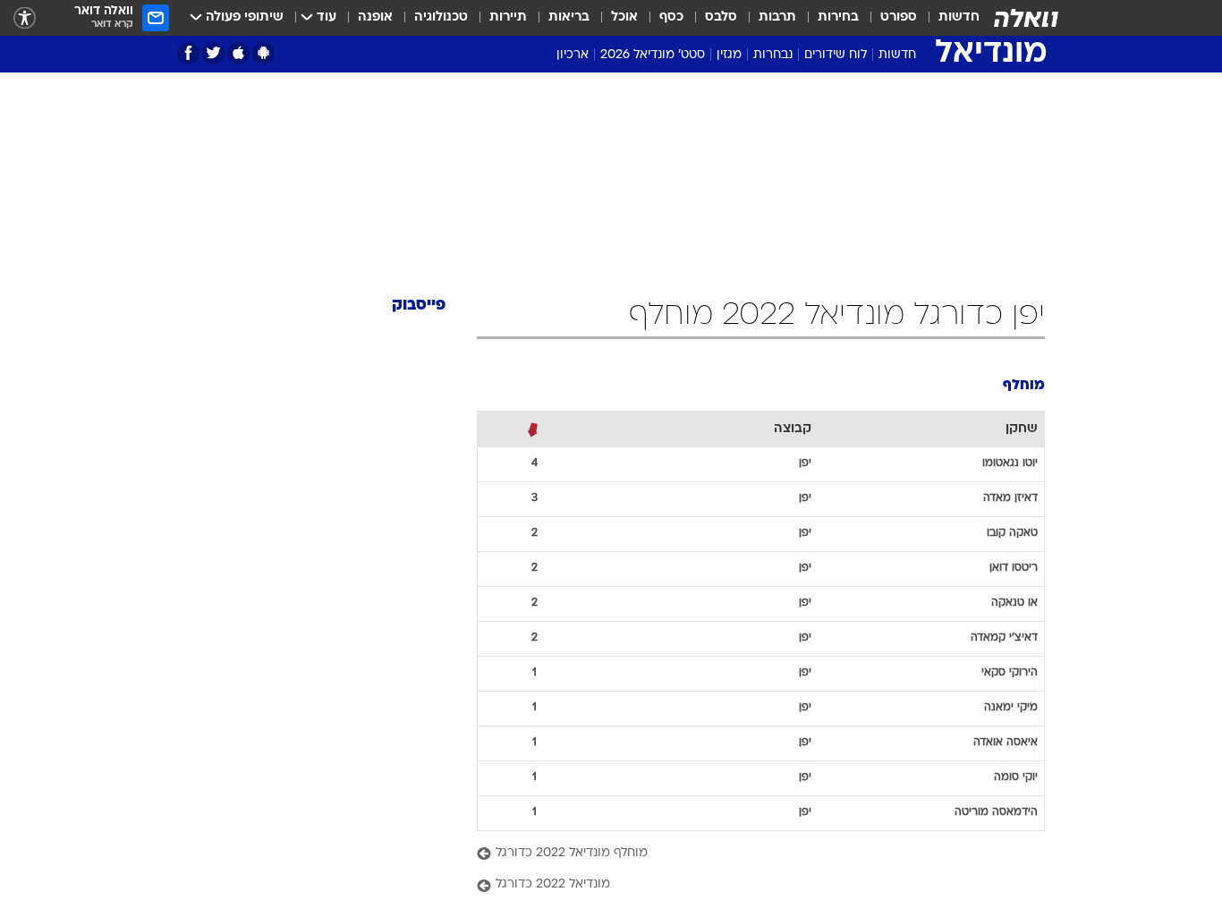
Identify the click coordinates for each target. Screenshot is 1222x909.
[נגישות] (24, 18)
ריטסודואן (1013, 568)
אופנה (375, 17)
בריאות (569, 17)
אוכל (624, 17)
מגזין (729, 55)
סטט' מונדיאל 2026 (652, 55)
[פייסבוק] (188, 53)
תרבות (777, 17)
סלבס (721, 17)
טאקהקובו (1012, 533)
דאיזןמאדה (1010, 498)
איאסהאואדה (1005, 742)
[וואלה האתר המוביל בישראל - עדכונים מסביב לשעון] (1026, 18)
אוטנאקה (1014, 603)
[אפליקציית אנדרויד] (263, 53)
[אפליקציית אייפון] (238, 53)
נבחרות (773, 55)
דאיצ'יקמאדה (1004, 638)
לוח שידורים (835, 55)
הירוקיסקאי (1009, 672)
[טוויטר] (213, 53)
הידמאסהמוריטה (996, 812)
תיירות (508, 17)
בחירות (838, 17)
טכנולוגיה (441, 17)
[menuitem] (948, 18)
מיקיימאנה (1011, 707)
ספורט (898, 17)
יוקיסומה (1016, 777)
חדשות (959, 17)
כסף (671, 17)
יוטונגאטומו (1010, 463)
